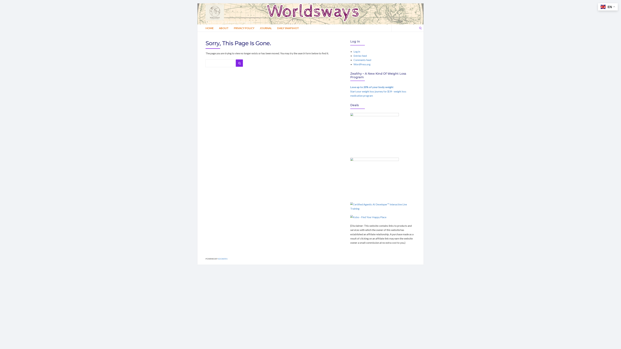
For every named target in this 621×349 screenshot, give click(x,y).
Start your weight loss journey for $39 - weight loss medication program (378, 91)
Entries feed (360, 55)
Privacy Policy (244, 28)
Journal (266, 28)
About (224, 28)
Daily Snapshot (288, 28)
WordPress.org (362, 64)
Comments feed (362, 59)
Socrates (222, 259)
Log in (357, 51)
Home (210, 28)
